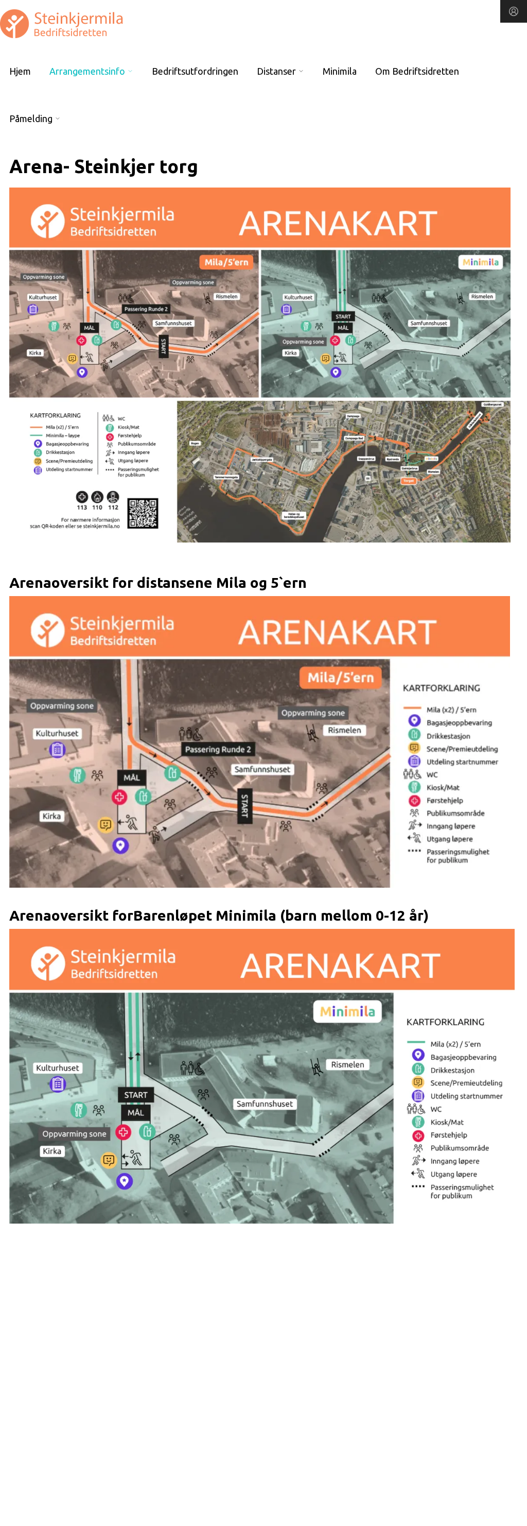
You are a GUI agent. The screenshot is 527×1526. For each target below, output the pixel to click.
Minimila (340, 71)
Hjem (20, 71)
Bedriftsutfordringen (195, 71)
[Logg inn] (513, 11)
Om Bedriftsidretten (417, 71)
